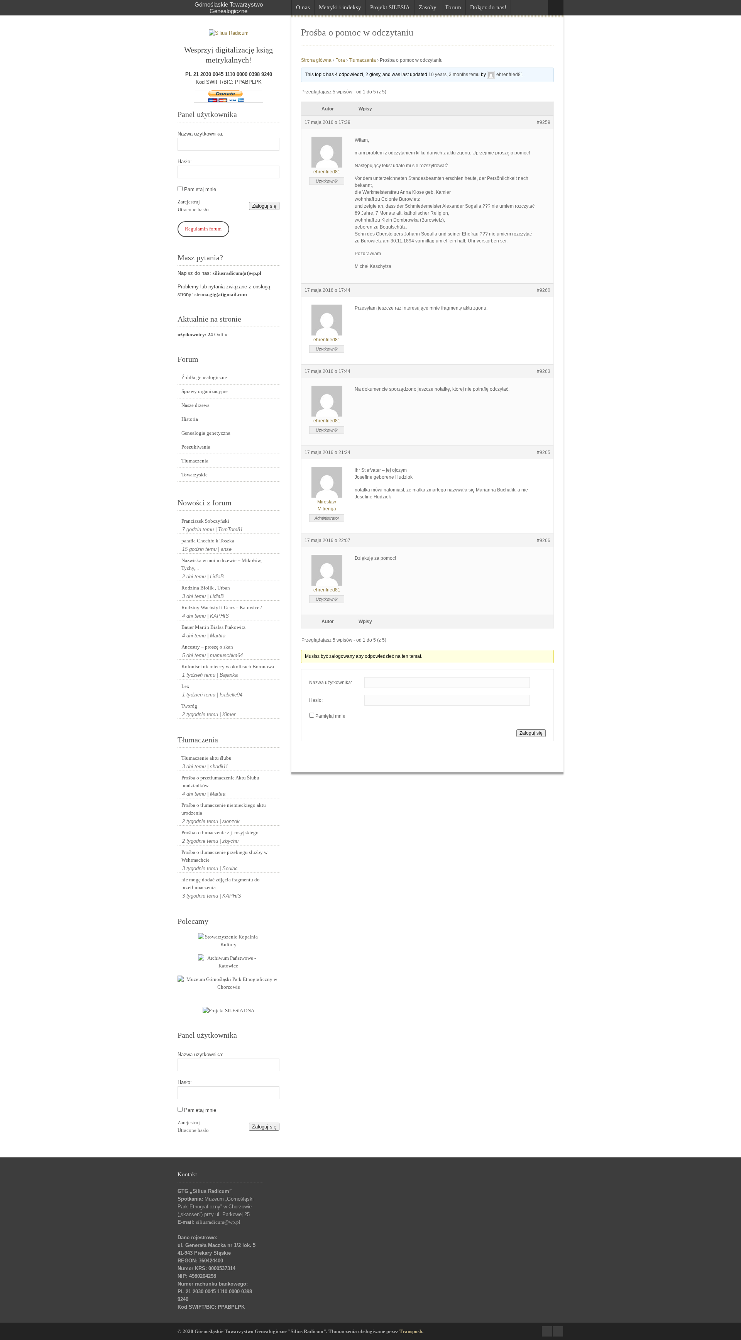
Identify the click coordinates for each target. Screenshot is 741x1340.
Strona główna (316, 60)
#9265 (543, 452)
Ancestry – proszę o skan (207, 647)
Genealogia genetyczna (205, 433)
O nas (303, 7)
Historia (189, 419)
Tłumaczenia (194, 461)
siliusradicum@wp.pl (218, 1222)
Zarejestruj (189, 202)
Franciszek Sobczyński (205, 521)
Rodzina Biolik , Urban (205, 588)
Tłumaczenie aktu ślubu (206, 758)
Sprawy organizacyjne (204, 391)
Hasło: (185, 161)
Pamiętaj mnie (200, 189)
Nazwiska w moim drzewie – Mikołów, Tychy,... (221, 564)
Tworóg (189, 706)
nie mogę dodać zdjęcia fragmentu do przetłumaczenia (220, 883)
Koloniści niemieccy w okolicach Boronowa (227, 666)
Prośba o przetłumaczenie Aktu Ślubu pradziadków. (220, 781)
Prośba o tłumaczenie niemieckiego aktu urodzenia (223, 809)
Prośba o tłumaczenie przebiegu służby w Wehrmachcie (224, 856)
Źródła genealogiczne (204, 377)
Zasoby (427, 7)
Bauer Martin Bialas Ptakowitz (213, 627)
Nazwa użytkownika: (200, 134)
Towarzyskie (194, 475)
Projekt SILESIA (390, 7)
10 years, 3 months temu (454, 74)
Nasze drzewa (195, 405)
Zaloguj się (264, 206)
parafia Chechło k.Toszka (207, 541)
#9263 (543, 371)
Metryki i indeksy (340, 7)
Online (203, 334)
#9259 (543, 122)
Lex (185, 686)
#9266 (543, 540)
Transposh (410, 1331)
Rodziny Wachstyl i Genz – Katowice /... (223, 607)
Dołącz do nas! (488, 7)
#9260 (543, 290)
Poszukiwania (195, 447)
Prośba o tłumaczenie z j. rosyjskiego (220, 832)
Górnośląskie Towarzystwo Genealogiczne (229, 7)
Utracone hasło (193, 209)
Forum (453, 7)
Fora (340, 60)
